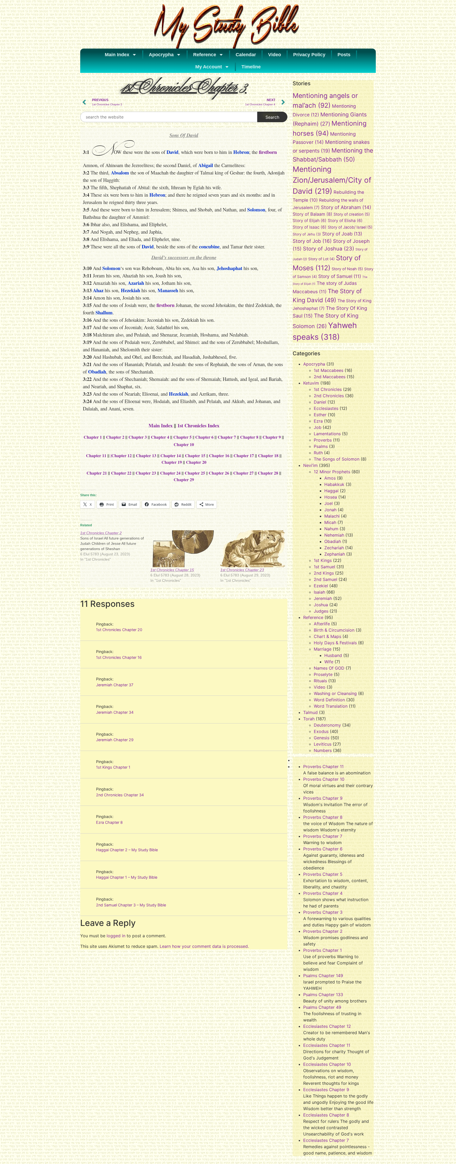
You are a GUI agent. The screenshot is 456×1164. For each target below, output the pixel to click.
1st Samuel (324, 566)
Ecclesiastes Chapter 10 (327, 1064)
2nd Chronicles (329, 395)
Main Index (117, 54)
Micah (330, 522)
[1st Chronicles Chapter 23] (252, 548)
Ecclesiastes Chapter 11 (326, 1045)
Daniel (320, 402)
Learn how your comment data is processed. (204, 946)
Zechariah (334, 547)
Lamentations (327, 433)
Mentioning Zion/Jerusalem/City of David (332, 180)
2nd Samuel (325, 579)
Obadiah (332, 541)
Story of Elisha (345, 220)
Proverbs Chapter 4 (323, 893)
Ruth (318, 452)
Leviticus (322, 744)
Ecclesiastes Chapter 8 (326, 1115)
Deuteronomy (327, 725)
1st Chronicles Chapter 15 (172, 570)
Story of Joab (342, 233)
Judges (321, 611)
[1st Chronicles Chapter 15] (182, 548)
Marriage (322, 649)
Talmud (310, 712)
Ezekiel (321, 585)
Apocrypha (161, 54)
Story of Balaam (312, 214)
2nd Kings (324, 573)
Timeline (251, 66)
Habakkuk (334, 484)
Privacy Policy (309, 54)
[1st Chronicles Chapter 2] (115, 546)
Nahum (331, 528)
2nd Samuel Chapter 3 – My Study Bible (131, 905)
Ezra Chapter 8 (109, 822)
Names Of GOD (329, 668)
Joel (328, 503)
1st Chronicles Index (198, 425)
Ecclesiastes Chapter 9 (326, 1089)
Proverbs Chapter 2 (323, 931)
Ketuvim (311, 383)
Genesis (321, 737)
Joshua (321, 604)
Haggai (331, 490)
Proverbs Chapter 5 (323, 874)
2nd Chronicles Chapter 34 (120, 795)
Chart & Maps (327, 636)
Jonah (330, 509)
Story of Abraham (346, 207)
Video (274, 54)
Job (317, 427)
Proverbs (323, 440)
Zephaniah (334, 554)
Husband (333, 655)
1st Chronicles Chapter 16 (119, 657)
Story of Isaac (309, 227)
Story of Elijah (309, 220)
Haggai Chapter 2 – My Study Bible (127, 850)
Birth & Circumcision (334, 630)
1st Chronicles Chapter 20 (119, 629)
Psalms (321, 446)
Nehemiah (334, 535)
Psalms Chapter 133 (323, 994)
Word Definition (329, 699)
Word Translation (331, 706)
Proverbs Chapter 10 (323, 779)
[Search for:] (168, 117)
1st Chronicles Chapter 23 (242, 570)
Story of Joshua (328, 248)
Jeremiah (323, 598)
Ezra (318, 421)
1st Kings (323, 560)
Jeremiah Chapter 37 (114, 685)
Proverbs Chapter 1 (322, 950)
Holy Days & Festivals (335, 642)
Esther (320, 414)
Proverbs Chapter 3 (323, 912)
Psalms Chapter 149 (323, 975)
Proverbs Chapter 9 (323, 798)
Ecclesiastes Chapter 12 (327, 1026)
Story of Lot (321, 259)
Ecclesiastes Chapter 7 (326, 1140)
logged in (116, 935)
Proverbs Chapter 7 (322, 836)
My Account (208, 66)
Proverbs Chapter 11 (323, 766)
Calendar (246, 54)
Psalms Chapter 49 (322, 1007)
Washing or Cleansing (335, 693)
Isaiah (319, 592)
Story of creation (352, 214)
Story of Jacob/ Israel (350, 227)
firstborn (268, 151)
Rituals (320, 680)
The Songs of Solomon (336, 459)
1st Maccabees (328, 370)
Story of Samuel (339, 276)
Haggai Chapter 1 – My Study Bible (126, 877)
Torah (309, 718)
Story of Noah (347, 269)
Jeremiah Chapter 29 (115, 739)
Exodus (321, 731)
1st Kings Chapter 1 (113, 767)
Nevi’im (310, 465)
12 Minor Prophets (332, 471)
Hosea (330, 497)
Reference (204, 54)
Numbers (323, 750)
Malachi (332, 516)
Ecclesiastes (326, 408)
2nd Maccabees (329, 376)
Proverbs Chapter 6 (323, 848)
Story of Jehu (307, 234)
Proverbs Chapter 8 (323, 817)
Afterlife (322, 623)
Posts (344, 54)
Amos (330, 478)
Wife (328, 661)
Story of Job (312, 241)
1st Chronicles (328, 389)
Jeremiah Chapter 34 (115, 712)
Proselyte (323, 674)
